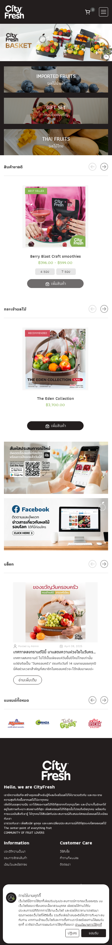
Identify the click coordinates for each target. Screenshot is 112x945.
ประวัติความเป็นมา (15, 851)
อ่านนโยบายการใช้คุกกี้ (88, 924)
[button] (87, 12)
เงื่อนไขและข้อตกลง (15, 864)
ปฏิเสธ (72, 933)
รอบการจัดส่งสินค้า (15, 858)
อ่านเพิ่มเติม (27, 680)
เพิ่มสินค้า (58, 284)
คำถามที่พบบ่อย (69, 858)
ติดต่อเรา (65, 864)
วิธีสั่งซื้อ (65, 851)
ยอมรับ (93, 933)
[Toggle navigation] (103, 11)
